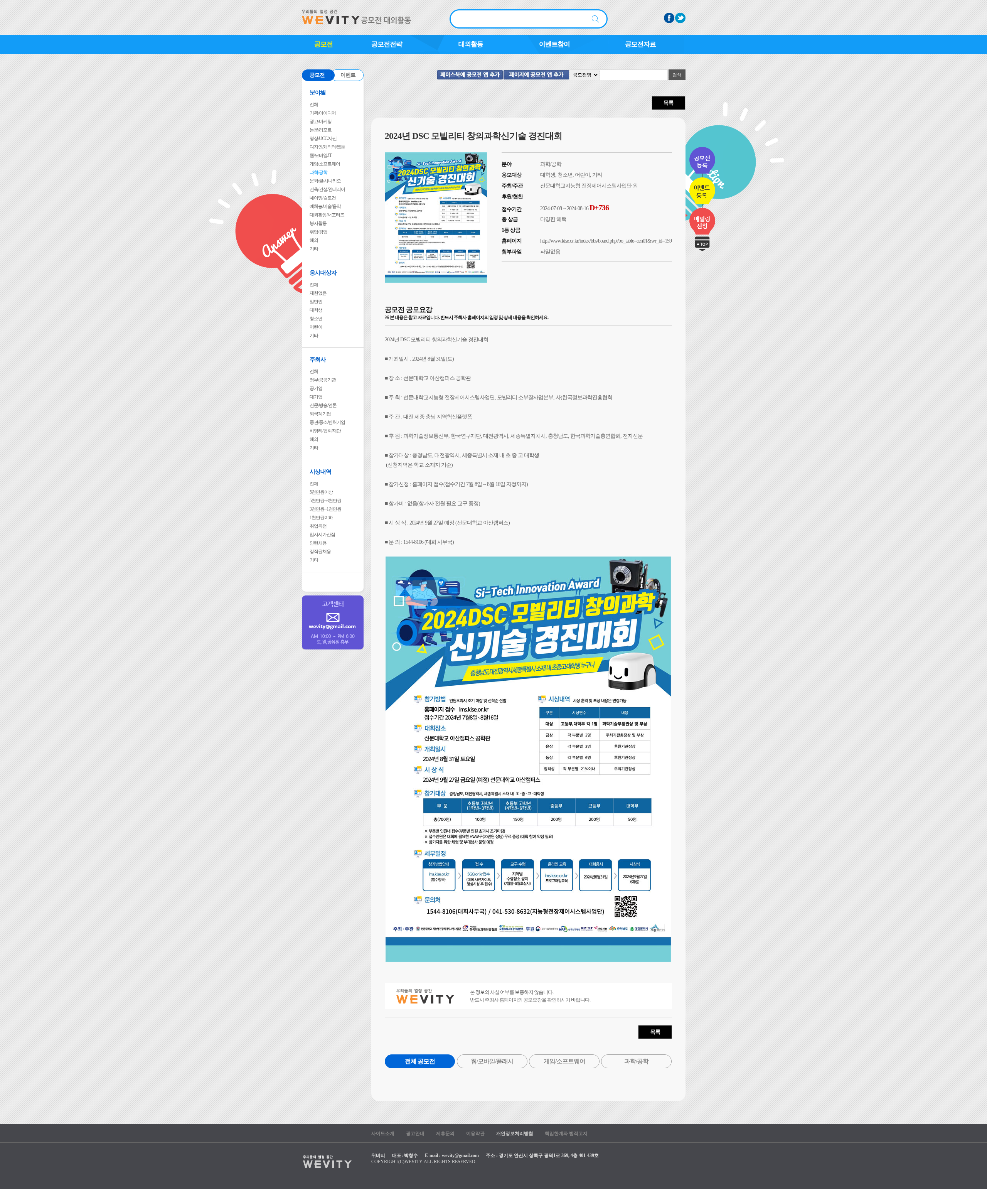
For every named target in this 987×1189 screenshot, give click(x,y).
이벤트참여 (554, 44)
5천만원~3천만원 (325, 500)
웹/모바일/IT (321, 155)
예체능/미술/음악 (325, 206)
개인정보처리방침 (514, 1133)
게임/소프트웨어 (325, 164)
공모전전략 (386, 44)
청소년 (316, 318)
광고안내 (415, 1133)
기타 (314, 248)
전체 (314, 104)
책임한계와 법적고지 (566, 1133)
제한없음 (318, 293)
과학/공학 (318, 172)
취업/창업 (318, 231)
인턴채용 (318, 543)
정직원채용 (320, 551)
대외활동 (470, 44)
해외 (314, 240)
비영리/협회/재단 (325, 430)
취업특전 (318, 526)
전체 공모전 (420, 1061)
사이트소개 (382, 1133)
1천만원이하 (321, 517)
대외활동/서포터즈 (327, 215)
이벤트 (347, 75)
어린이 (316, 327)
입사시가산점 (322, 534)
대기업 (316, 397)
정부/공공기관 (323, 380)
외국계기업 (320, 414)
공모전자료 (640, 44)
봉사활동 (318, 223)
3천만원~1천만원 (325, 509)
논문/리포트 (321, 130)
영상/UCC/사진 (323, 138)
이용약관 (475, 1133)
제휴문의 (445, 1133)
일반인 (316, 301)
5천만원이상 (321, 492)
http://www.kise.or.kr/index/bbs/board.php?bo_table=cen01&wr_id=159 (606, 241)
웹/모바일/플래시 (492, 1061)
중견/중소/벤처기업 (327, 422)
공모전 (323, 44)
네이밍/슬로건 (323, 198)
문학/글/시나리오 (325, 181)
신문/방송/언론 (323, 405)
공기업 (316, 388)
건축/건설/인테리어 (327, 189)
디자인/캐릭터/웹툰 (327, 147)
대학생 (316, 310)
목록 (669, 103)
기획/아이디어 (323, 113)
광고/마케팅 (321, 121)
